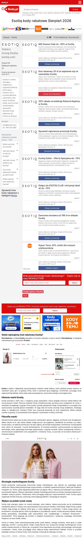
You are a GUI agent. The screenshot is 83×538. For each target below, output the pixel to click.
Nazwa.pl (57, 13)
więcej (76, 54)
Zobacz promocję (52, 64)
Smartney (25, 13)
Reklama (63, 536)
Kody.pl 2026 (6, 536)
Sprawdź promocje (52, 151)
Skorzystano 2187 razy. (46, 264)
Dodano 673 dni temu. (65, 232)
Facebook (55, 536)
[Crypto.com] (31, 28)
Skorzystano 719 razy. (45, 147)
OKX (33, 15)
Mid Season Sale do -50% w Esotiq (56, 44)
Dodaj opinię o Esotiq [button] (33, 292)
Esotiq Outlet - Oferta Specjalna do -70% (59, 158)
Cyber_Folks (38, 13)
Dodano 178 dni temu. (64, 262)
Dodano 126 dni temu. (65, 172)
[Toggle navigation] (79, 2)
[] (61, 37)
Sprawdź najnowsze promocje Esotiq (57, 131)
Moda (14, 195)
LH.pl (45, 13)
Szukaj (75, 9)
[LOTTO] (5, 28)
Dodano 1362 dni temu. (65, 145)
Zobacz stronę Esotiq (10, 51)
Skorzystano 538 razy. (45, 204)
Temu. (40, 262)
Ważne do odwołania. (50, 58)
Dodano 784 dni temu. (65, 202)
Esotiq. (40, 58)
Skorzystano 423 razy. (45, 234)
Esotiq (14, 37)
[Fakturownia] (78, 28)
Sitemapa (22, 536)
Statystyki (30, 536)
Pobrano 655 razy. (44, 90)
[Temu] (38, 28)
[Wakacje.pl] (58, 28)
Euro (23, 15)
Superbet (68, 13)
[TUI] (51, 28)
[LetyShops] (64, 28)
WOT (62, 13)
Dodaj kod (78, 536)
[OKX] (25, 28)
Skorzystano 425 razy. (45, 120)
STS (73, 13)
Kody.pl (5, 2)
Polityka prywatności (43, 536)
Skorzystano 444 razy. (45, 60)
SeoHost (50, 13)
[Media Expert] (45, 28)
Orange (28, 15)
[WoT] (71, 28)
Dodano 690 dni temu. (65, 58)
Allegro (77, 13)
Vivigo (31, 13)
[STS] (18, 28)
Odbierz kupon (52, 268)
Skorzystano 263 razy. (45, 174)
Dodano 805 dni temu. (65, 88)
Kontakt (70, 536)
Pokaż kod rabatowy (51, 94)
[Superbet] (11, 28)
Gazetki (14, 536)
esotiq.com (8, 57)
